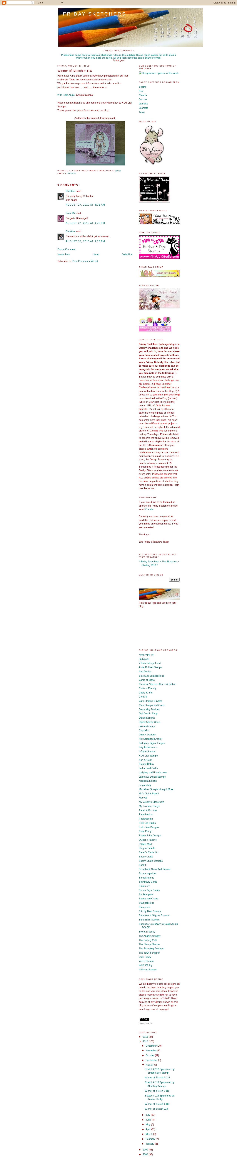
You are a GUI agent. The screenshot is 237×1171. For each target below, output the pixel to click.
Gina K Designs (147, 734)
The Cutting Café (148, 940)
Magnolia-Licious (148, 780)
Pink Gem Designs (149, 827)
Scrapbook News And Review (154, 869)
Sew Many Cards (148, 881)
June (149, 1119)
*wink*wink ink (146, 654)
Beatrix (142, 86)
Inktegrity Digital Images (152, 743)
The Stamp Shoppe (149, 944)
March (149, 1134)
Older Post (127, 254)
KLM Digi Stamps (148, 755)
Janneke (143, 103)
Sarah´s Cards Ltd (148, 852)
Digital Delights (147, 717)
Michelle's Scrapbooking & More (156, 789)
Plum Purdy (145, 831)
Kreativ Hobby (146, 764)
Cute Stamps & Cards (150, 701)
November (151, 1050)
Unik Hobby (145, 957)
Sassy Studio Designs (151, 860)
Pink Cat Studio (147, 823)
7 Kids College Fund (150, 663)
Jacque (143, 99)
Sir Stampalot (146, 894)
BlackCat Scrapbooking (151, 675)
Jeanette (143, 107)
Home (96, 254)
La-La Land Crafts (148, 768)
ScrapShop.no (146, 877)
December (151, 1045)
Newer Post (63, 254)
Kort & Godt (145, 760)
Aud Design (145, 671)
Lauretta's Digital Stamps (152, 776)
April (148, 1129)
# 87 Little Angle (66, 95)
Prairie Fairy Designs (150, 835)
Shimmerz (144, 886)
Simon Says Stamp (149, 890)
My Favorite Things (149, 806)
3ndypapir (144, 659)
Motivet (143, 797)
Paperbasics (145, 814)
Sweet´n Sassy (147, 931)
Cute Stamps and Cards (152, 705)
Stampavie (144, 907)
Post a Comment (66, 249)
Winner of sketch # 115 (157, 1090)
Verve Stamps (146, 961)
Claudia (143, 95)
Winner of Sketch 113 (156, 1108)
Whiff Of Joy (145, 965)
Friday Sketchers (94, 14)
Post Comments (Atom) (85, 261)
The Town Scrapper (149, 952)
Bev (141, 91)
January (150, 1143)
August (150, 1065)
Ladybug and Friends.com (153, 772)
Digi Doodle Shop (148, 713)
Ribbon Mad (145, 844)
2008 (146, 1154)
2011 (146, 1036)
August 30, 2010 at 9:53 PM (85, 241)
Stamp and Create (148, 898)
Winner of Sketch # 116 (157, 1077)
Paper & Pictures (148, 810)
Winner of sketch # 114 (157, 1104)
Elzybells (144, 730)
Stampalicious (146, 902)
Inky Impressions (148, 747)
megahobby (145, 785)
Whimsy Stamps (148, 969)
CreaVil (143, 696)
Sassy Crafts (146, 856)
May (148, 1124)
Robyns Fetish (146, 848)
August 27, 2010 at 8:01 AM (85, 204)
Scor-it (142, 865)
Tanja (142, 112)
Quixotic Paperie (148, 839)
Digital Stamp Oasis (149, 722)
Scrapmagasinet (147, 873)
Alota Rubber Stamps (150, 667)
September (152, 1060)
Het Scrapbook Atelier (150, 738)
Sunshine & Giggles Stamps (154, 915)
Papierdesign (146, 818)
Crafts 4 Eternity (147, 688)
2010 (146, 1041)
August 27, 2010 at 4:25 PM (85, 223)
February (151, 1139)
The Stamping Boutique (151, 948)
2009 (146, 1149)
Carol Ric (71, 213)
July (148, 1115)
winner (71, 173)
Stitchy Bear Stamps (150, 911)
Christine (70, 191)
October (150, 1055)
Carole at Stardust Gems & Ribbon (157, 684)
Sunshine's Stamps (149, 919)
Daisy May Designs (149, 709)
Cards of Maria (147, 679)
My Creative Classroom (151, 802)
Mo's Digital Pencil (149, 793)
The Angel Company (150, 936)
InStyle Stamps (147, 751)
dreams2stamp (147, 726)
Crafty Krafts (146, 692)
